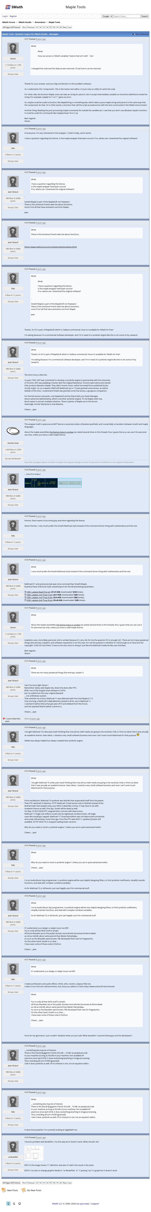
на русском (82, 1203)
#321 (26, 39)
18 (54, 27)
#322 (26, 128)
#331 (26, 608)
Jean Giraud (13, 192)
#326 (26, 342)
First (24, 27)
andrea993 (13, 1157)
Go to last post (142, 34)
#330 (26, 560)
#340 (26, 1137)
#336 (26, 896)
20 (61, 27)
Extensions (40, 22)
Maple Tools (54, 22)
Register (13, 16)
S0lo (13, 148)
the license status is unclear (62, 432)
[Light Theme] (8, 1203)
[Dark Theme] (14, 1203)
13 (37, 27)
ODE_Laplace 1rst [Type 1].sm (39, 594)
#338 (26, 1046)
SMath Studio (25, 22)
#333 (26, 727)
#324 (26, 222)
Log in (5, 16)
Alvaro (13, 58)
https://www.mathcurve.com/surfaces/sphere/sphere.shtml (50, 247)
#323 (26, 172)
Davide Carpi (13, 443)
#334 (26, 771)
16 (47, 27)
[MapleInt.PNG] (53, 487)
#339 (26, 1092)
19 (57, 27)
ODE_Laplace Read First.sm (38, 592)
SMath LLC (57, 1203)
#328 (26, 469)
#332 (26, 661)
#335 (26, 845)
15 (44, 27)
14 (40, 27)
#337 (26, 959)
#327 (26, 419)
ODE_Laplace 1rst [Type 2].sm (39, 597)
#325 (26, 269)
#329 (26, 516)
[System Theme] (19, 1203)
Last (70, 27)
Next (65, 27)
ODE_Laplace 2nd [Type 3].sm (39, 600)
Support (95, 1203)
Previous (31, 27)
